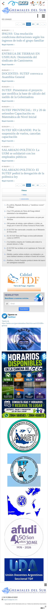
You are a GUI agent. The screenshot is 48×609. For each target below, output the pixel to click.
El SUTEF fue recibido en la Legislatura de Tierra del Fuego (26, 249)
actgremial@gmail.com (10, 599)
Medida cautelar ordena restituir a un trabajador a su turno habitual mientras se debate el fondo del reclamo (26, 255)
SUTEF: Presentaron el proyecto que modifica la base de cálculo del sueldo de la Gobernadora (23, 93)
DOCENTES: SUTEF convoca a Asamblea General (22, 75)
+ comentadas (24, 199)
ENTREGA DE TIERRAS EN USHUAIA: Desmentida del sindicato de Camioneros (21, 57)
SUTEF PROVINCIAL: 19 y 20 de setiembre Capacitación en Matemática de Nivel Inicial (24, 113)
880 (33, 24)
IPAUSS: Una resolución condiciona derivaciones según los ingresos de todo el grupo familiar (23, 37)
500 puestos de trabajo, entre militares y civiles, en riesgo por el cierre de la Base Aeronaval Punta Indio (25, 224)
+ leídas (24, 195)
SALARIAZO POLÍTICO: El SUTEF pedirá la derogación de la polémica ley (23, 173)
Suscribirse (24, 309)
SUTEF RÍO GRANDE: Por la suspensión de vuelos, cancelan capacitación (21, 133)
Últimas (24, 190)
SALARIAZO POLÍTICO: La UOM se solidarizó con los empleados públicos (20, 153)
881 (38, 24)
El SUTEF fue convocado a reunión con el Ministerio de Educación (26, 231)
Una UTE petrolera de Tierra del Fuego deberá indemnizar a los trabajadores (23, 212)
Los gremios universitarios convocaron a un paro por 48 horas (25, 218)
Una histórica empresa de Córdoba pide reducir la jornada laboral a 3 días (24, 243)
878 (24, 24)
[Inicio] (24, 10)
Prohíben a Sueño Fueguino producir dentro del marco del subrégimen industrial (26, 261)
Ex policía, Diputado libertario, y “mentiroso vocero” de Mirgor (25, 206)
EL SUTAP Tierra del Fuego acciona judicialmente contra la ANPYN (25, 237)
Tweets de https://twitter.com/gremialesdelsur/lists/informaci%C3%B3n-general (23, 323)
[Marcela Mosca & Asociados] (43, 607)
